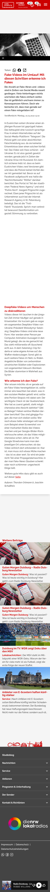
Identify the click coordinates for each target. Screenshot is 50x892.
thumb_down (34, 885)
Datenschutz (22, 844)
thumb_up (44, 885)
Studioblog (8, 755)
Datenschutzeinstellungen (14, 849)
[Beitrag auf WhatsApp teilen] (14, 70)
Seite (18, 477)
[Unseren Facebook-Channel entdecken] (7, 854)
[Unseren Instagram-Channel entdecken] (11, 854)
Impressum (7, 844)
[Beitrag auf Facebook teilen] (19, 70)
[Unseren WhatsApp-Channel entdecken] (2, 854)
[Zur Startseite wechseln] (8, 5)
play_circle (39, 885)
